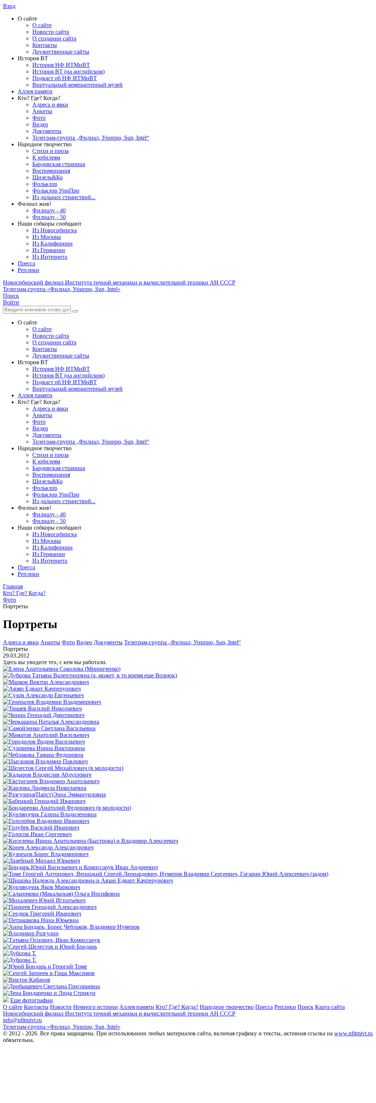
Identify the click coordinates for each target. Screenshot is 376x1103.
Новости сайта (50, 32)
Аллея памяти (35, 91)
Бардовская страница (58, 164)
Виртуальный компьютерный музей (77, 85)
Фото (39, 118)
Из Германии (48, 250)
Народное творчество (227, 1007)
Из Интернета (49, 257)
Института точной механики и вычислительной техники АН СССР (119, 282)
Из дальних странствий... (63, 197)
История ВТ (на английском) (68, 71)
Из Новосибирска (54, 230)
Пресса (26, 263)
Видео (40, 124)
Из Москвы (46, 237)
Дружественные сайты (60, 52)
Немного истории (95, 1007)
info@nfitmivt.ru (22, 1020)
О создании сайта (54, 38)
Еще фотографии (31, 1000)
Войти (11, 302)
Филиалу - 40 (49, 210)
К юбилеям (46, 157)
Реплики (28, 270)
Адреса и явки (50, 104)
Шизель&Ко (47, 177)
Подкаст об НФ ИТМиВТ (64, 78)
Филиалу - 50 (49, 217)
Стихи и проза (50, 151)
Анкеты (42, 111)
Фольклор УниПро (55, 190)
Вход (9, 6)
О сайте (42, 25)
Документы (46, 131)
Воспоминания (51, 171)
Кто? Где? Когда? (177, 1007)
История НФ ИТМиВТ (61, 65)
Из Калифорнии (52, 243)
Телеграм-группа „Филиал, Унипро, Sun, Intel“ (90, 138)
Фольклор (44, 184)
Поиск (305, 1007)
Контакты (44, 45)
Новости (61, 1007)
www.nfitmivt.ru (353, 1033)
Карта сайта (330, 1007)
